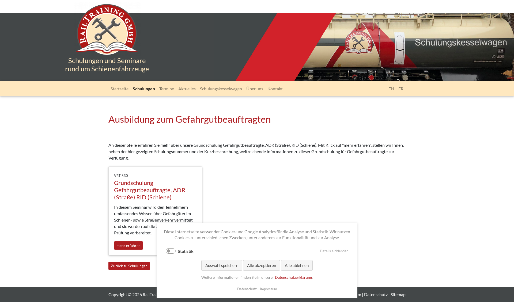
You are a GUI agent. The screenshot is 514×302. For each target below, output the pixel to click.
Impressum (268, 289)
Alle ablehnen (297, 265)
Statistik (186, 251)
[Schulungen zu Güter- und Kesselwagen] (107, 34)
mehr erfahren (129, 245)
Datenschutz (376, 294)
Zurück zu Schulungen (129, 266)
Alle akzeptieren (261, 265)
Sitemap (398, 294)
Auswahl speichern (221, 265)
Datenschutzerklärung (293, 277)
